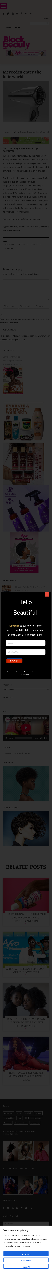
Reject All (26, 1267)
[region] (26, 1248)
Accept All (26, 1254)
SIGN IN (14, 661)
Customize (26, 1260)
